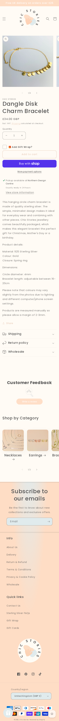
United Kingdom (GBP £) (27, 696)
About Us (12, 547)
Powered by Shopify (37, 720)
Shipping (16, 123)
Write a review (29, 401)
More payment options (30, 171)
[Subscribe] (48, 521)
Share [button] (9, 323)
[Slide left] (22, 93)
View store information (20, 192)
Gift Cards (13, 628)
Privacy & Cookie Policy (21, 577)
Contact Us (13, 605)
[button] (4, 18)
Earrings (35, 455)
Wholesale (13, 584)
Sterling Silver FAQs (18, 613)
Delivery (11, 554)
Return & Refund (17, 562)
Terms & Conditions (19, 569)
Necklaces (13, 455)
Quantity (7, 128)
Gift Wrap (12, 620)
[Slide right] (36, 93)
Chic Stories (24, 720)
